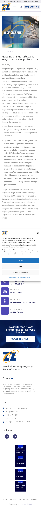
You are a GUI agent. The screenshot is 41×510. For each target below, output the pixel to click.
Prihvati (20, 260)
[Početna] (6, 7)
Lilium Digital (27, 504)
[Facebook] (7, 436)
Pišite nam (14, 290)
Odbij (21, 266)
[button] (38, 233)
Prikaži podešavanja (20, 272)
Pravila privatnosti (25, 277)
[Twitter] (15, 436)
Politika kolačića (14, 277)
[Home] (11, 356)
